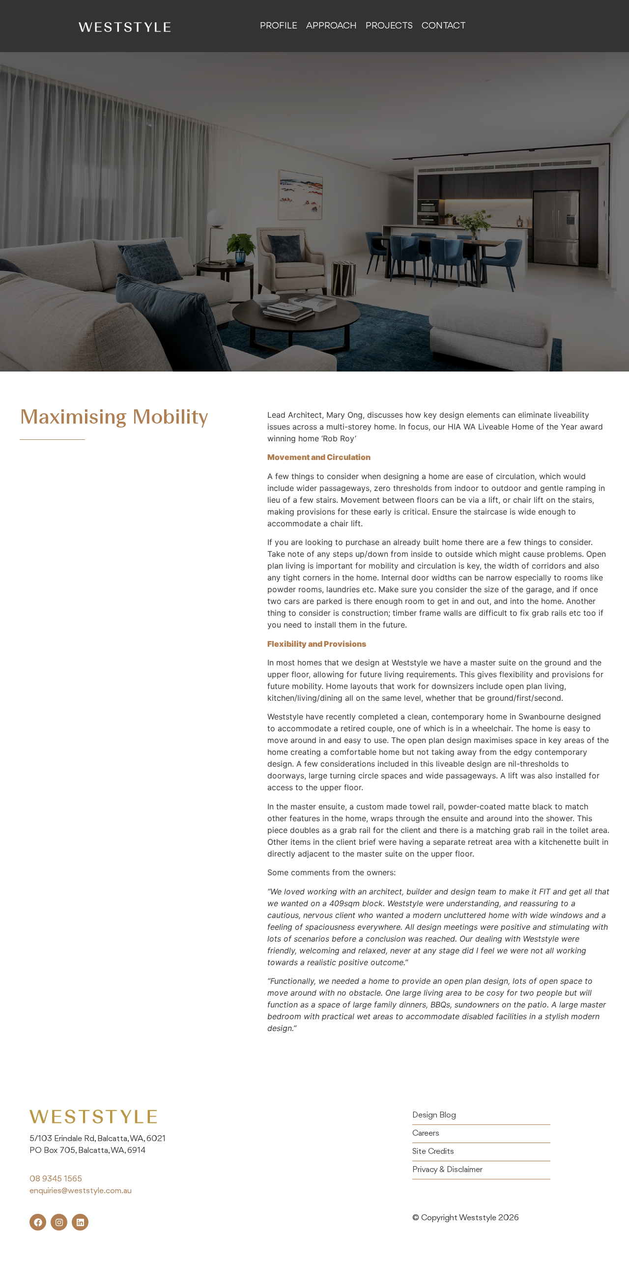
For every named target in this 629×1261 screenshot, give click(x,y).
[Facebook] (37, 1222)
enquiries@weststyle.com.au (80, 1191)
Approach (331, 26)
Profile (278, 26)
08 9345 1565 (55, 1179)
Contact (444, 26)
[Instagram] (59, 1222)
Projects (389, 26)
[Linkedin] (80, 1222)
